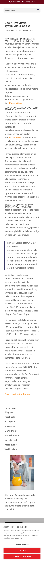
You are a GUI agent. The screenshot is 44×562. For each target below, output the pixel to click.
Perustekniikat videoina (17, 394)
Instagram (9, 421)
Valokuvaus (10, 444)
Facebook (9, 416)
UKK (31, 30)
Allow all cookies (22, 556)
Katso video (15, 103)
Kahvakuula (9, 30)
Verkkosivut (10, 449)
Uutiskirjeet (10, 440)
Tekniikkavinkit (22, 30)
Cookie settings (22, 544)
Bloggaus (9, 412)
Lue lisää (9, 509)
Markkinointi (11, 430)
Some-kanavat (12, 435)
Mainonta (9, 426)
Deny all (22, 550)
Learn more (19, 538)
